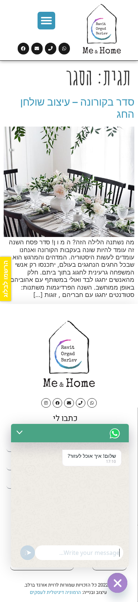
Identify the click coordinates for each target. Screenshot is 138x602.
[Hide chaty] (117, 583)
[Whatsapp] (64, 48)
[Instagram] (46, 403)
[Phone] (50, 48)
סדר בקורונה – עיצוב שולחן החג (77, 108)
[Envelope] (37, 48)
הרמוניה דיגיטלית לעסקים (55, 592)
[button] (46, 20)
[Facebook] (23, 48)
